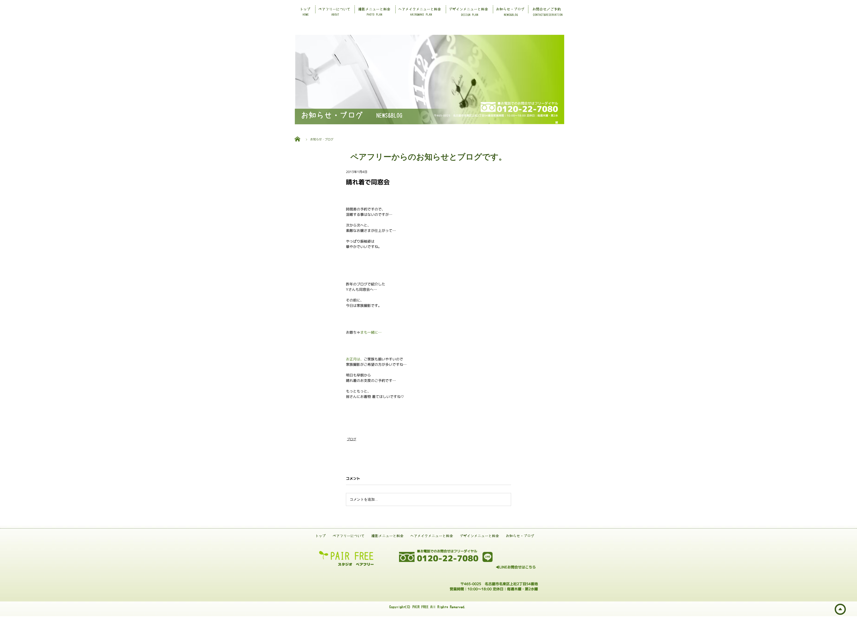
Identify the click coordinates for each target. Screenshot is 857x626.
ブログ (351, 439)
